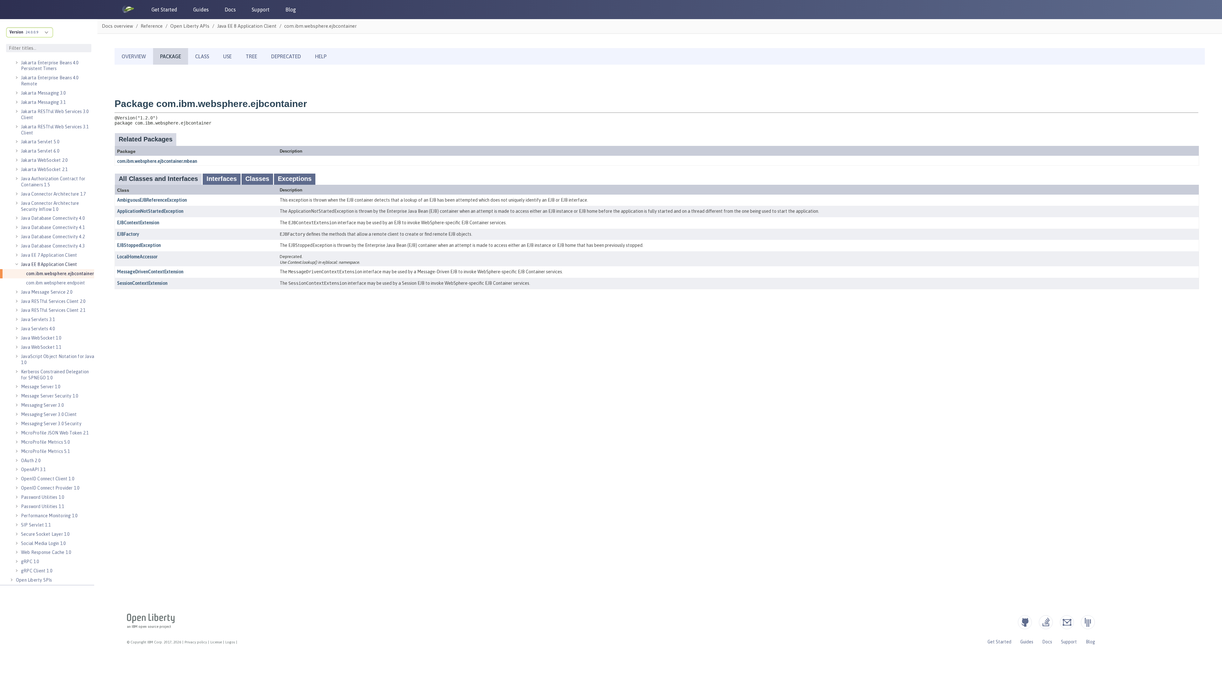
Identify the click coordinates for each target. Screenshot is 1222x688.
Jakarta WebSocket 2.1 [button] (44, 169)
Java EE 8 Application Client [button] (49, 264)
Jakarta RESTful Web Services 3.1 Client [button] (54, 129)
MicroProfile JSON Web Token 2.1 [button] (54, 432)
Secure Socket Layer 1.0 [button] (45, 534)
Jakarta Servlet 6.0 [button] (40, 151)
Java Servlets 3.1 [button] (38, 319)
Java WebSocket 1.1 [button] (41, 347)
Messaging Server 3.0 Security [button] (51, 423)
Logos (230, 642)
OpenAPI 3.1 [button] (33, 469)
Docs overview (117, 26)
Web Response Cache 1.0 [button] (46, 552)
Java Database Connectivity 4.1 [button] (53, 227)
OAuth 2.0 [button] (30, 460)
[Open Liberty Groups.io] (1067, 622)
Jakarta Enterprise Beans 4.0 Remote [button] (50, 80)
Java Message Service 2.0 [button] (46, 292)
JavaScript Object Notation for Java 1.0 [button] (57, 359)
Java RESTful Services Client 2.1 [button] (53, 310)
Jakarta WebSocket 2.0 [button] (44, 160)
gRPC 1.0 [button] (30, 561)
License (216, 642)
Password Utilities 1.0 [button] (42, 497)
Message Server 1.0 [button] (40, 386)
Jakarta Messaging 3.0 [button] (43, 93)
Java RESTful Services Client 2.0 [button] (53, 301)
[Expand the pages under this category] (16, 63)
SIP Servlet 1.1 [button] (36, 524)
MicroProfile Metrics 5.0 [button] (45, 442)
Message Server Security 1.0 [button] (49, 395)
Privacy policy (196, 642)
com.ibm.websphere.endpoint (55, 282)
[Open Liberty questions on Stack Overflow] (1046, 622)
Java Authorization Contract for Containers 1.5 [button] (53, 181)
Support (261, 9)
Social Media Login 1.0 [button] (43, 543)
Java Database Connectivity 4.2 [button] (53, 236)
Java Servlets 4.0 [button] (38, 328)
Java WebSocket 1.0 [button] (41, 337)
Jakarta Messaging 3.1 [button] (43, 102)
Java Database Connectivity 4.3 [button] (53, 245)
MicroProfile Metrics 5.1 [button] (45, 451)
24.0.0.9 (32, 32)
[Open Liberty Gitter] (1088, 622)
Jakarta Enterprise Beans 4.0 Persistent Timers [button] (50, 65)
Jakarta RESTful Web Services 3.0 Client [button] (54, 114)
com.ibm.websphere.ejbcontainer (60, 273)
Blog (290, 9)
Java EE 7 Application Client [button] (49, 255)
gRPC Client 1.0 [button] (36, 570)
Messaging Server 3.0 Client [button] (49, 414)
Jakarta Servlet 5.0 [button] (40, 141)
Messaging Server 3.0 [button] (42, 405)
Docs (230, 9)
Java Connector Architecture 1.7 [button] (53, 194)
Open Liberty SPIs (34, 580)
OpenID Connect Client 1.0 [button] (47, 478)
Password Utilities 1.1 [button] (42, 506)
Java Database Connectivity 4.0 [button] (53, 218)
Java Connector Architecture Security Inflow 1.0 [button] (50, 206)
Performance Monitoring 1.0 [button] (49, 515)
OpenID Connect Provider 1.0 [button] (50, 488)
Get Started (164, 9)
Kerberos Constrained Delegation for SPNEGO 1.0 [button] (55, 374)
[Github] (1025, 622)
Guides (201, 9)
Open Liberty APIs (189, 26)
